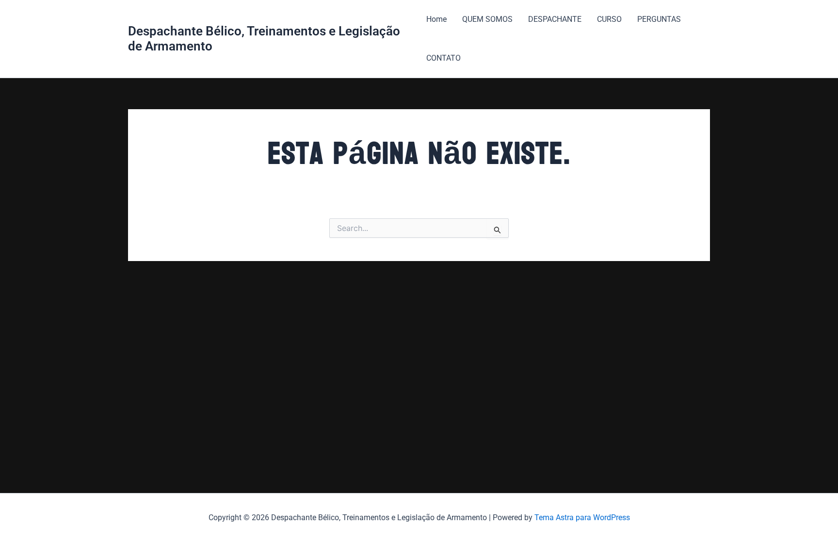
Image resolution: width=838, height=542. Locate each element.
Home (436, 19)
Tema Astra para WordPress (582, 517)
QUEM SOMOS (487, 19)
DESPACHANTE (554, 19)
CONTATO (443, 58)
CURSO (609, 19)
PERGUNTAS (659, 19)
